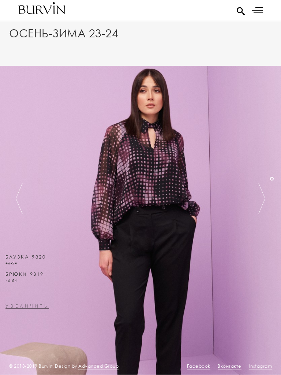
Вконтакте (229, 366)
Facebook (198, 366)
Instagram (260, 366)
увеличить (27, 306)
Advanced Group (98, 366)
